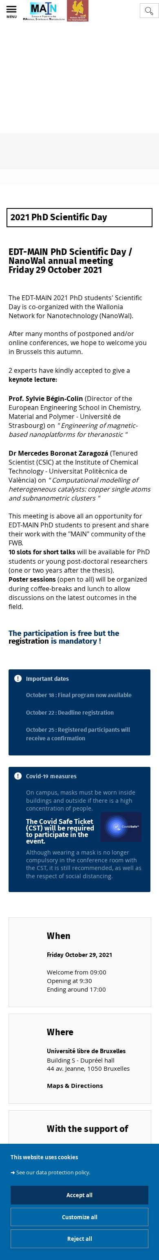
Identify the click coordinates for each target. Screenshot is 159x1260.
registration (29, 641)
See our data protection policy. (53, 1172)
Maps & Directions (75, 1085)
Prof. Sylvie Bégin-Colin (46, 398)
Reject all (79, 1238)
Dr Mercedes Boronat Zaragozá (58, 453)
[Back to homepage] (55, 11)
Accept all (79, 1195)
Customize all (79, 1217)
